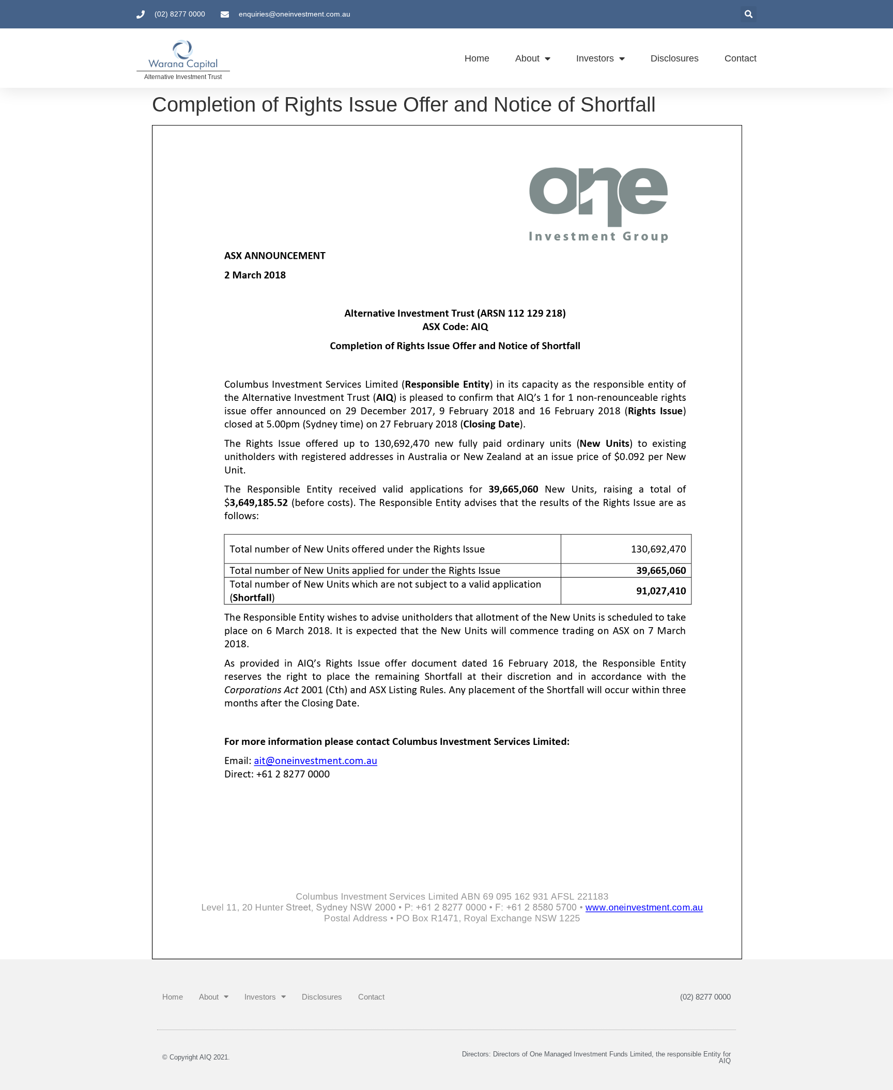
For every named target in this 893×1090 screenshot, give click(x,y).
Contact (741, 58)
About (527, 58)
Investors (595, 58)
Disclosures (675, 58)
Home (477, 58)
